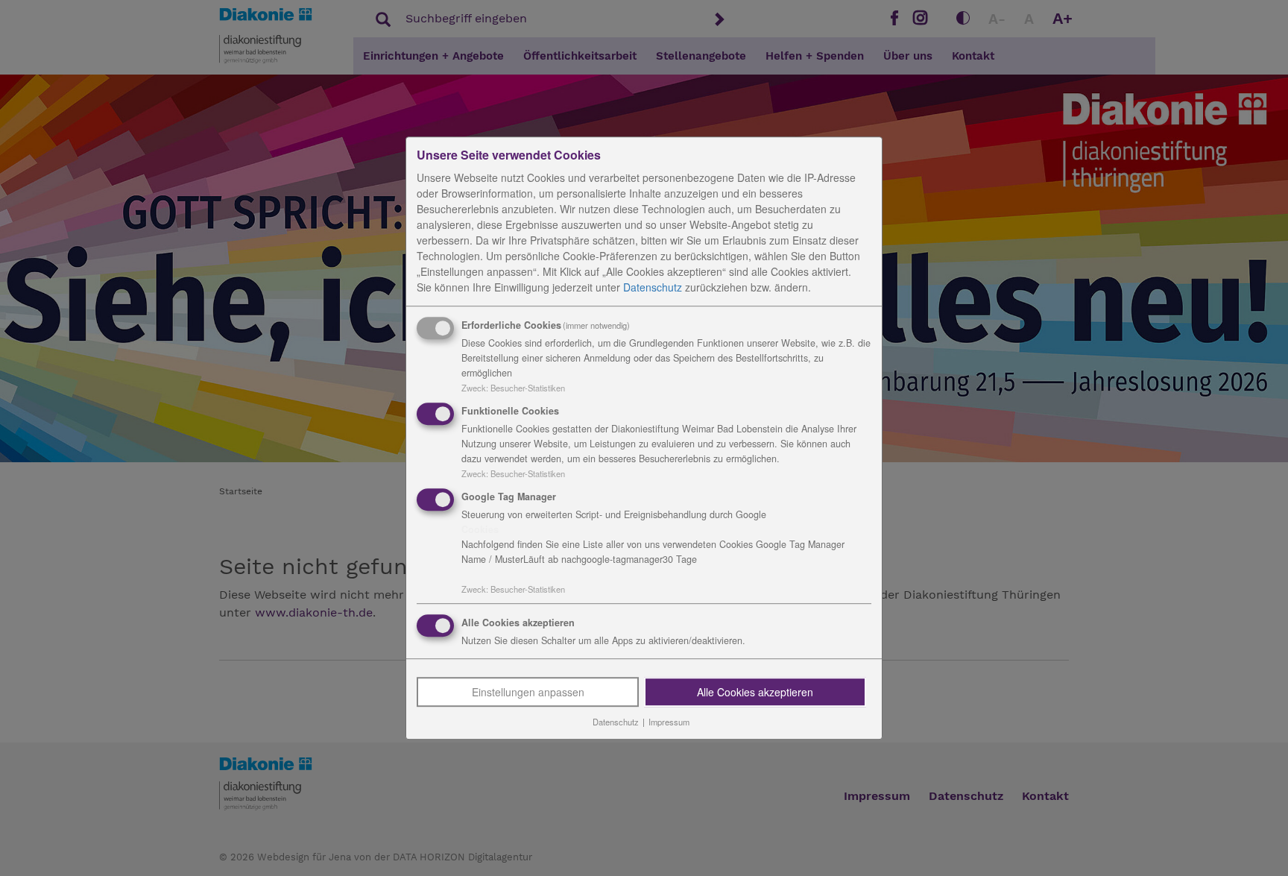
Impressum (668, 722)
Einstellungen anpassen (528, 692)
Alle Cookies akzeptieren (755, 692)
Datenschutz (652, 287)
